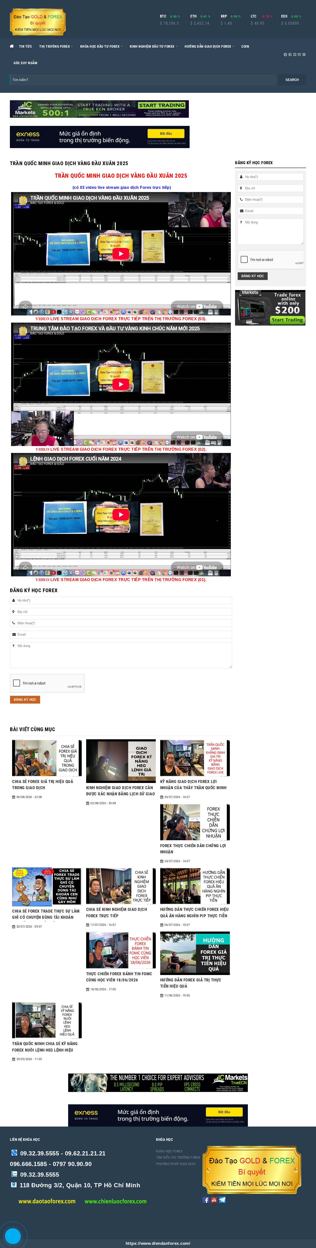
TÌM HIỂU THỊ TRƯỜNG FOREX (178, 1157)
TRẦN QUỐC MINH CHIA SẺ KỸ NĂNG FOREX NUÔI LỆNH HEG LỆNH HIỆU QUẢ (45, 1050)
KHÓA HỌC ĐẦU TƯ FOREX (100, 46)
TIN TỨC (25, 46)
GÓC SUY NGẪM (25, 63)
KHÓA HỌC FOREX (169, 1151)
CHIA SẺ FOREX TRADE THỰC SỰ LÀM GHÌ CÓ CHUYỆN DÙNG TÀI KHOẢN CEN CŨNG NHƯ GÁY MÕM (46, 917)
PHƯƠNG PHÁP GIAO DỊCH (176, 1164)
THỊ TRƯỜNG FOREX (54, 46)
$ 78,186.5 (169, 23)
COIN (245, 46)
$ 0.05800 (290, 23)
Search (292, 80)
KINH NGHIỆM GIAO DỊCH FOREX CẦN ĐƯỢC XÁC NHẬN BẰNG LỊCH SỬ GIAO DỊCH (120, 793)
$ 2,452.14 (199, 23)
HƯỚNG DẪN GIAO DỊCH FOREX (208, 46)
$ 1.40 (226, 23)
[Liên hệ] (10, 1239)
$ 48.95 (257, 23)
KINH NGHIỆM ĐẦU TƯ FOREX (152, 46)
